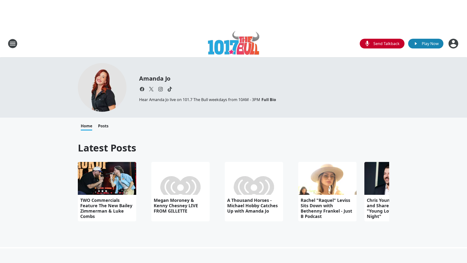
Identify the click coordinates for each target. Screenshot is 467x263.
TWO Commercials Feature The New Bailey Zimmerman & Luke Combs (106, 208)
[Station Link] (233, 43)
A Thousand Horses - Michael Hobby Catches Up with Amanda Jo (252, 205)
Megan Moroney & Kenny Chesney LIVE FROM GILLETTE (176, 205)
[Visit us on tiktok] (170, 89)
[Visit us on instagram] (160, 89)
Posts (103, 126)
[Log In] (454, 43)
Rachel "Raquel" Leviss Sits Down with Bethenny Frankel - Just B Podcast (326, 208)
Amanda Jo (155, 78)
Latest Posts (107, 147)
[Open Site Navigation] (13, 43)
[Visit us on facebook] (142, 89)
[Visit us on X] (151, 89)
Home (86, 126)
